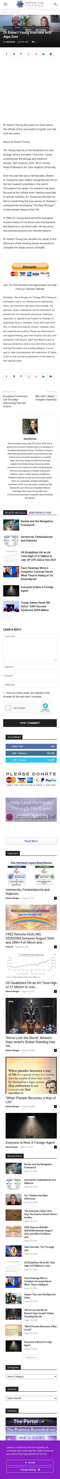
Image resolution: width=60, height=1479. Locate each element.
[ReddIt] (36, 54)
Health (17, 27)
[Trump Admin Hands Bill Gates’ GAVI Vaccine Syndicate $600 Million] (11, 606)
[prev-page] (5, 618)
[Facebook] (6, 54)
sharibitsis (10, 42)
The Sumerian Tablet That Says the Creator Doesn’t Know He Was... (40, 1214)
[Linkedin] (43, 54)
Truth (33, 27)
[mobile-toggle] (5, 4)
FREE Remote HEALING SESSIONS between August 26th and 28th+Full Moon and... (30, 938)
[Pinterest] (21, 54)
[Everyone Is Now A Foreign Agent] (11, 590)
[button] (55, 4)
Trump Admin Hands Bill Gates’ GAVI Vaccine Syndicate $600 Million (35, 606)
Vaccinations (43, 27)
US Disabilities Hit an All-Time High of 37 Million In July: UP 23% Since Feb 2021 (38, 556)
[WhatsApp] (28, 54)
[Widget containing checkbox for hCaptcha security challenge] (27, 708)
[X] (14, 54)
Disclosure (15, 11)
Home (4, 11)
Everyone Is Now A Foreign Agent (30, 1143)
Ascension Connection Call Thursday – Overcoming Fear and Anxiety (15, 401)
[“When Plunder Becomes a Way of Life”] (31, 1075)
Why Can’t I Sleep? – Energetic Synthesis (46, 398)
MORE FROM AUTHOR (40, 512)
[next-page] (10, 618)
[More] (50, 54)
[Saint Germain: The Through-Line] (14, 1251)
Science (26, 27)
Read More (31, 841)
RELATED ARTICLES (15, 512)
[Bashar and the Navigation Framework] (11, 525)
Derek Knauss (12, 1147)
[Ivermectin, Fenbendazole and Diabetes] (11, 540)
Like (53, 746)
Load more (30, 1357)
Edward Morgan (12, 898)
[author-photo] (30, 434)
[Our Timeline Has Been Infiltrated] (14, 1199)
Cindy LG (9, 946)
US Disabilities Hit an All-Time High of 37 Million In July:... (31, 985)
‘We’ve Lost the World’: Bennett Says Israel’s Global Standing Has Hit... (30, 1042)
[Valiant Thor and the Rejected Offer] (14, 1298)
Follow (51, 753)
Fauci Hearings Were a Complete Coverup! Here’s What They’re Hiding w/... (37, 1281)
